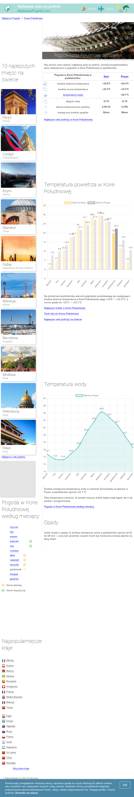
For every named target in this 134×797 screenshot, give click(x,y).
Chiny (5, 451)
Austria (9, 665)
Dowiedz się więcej (26, 792)
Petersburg (11, 411)
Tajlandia (10, 726)
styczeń (14, 527)
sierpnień (14, 560)
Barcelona (10, 338)
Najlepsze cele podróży (13, 457)
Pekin (7, 448)
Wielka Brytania (10, 157)
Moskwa (9, 375)
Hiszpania (7, 341)
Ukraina (10, 676)
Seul (106, 76)
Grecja (9, 721)
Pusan (124, 76)
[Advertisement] (88, 148)
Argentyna (11, 747)
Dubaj (7, 264)
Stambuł (9, 228)
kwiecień (14, 541)
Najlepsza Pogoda (11, 18)
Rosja (5, 378)
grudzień (14, 579)
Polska (9, 736)
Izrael (9, 742)
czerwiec (14, 550)
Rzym (7, 191)
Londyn (8, 154)
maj (12, 546)
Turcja (6, 231)
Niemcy (10, 671)
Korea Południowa (33, 18)
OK (125, 785)
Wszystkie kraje (21, 768)
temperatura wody (73, 94)
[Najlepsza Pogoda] (67, 13)
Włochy (6, 194)
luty (12, 532)
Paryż (7, 117)
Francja (6, 121)
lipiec (12, 555)
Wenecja (9, 301)
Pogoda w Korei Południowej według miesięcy (69, 506)
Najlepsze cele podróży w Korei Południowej (68, 119)
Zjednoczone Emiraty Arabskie (18, 268)
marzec (13, 536)
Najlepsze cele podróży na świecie (63, 319)
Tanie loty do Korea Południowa (61, 313)
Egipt (9, 716)
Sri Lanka (11, 752)
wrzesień (14, 564)
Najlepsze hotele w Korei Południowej (64, 308)
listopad (14, 574)
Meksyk (10, 702)
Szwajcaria (11, 686)
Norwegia (11, 763)
